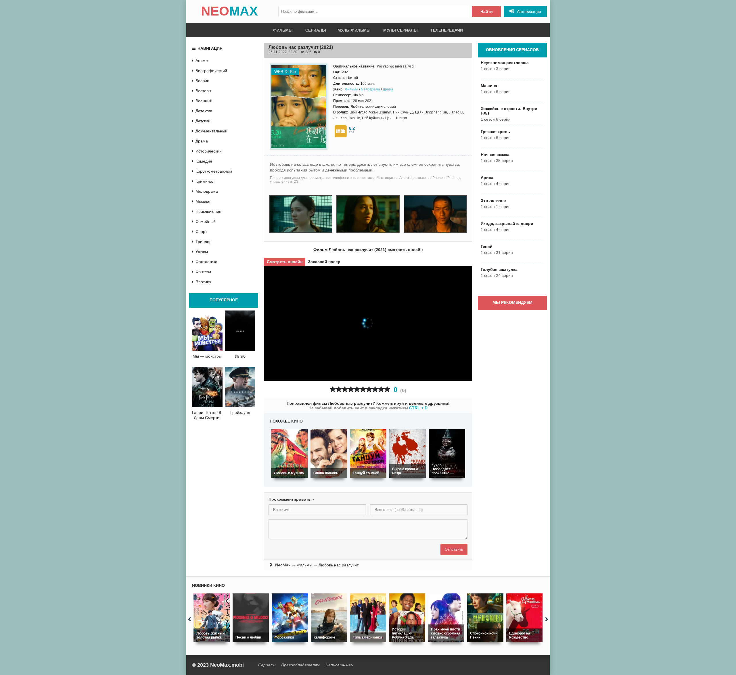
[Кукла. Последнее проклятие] (447, 453)
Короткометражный (213, 171)
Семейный (205, 221)
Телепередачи (446, 30)
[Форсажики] (290, 617)
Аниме (201, 60)
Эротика (203, 281)
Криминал (204, 181)
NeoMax (282, 565)
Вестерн (203, 90)
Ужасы (201, 251)
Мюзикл (202, 201)
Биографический (211, 70)
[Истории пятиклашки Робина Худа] (407, 617)
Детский (202, 121)
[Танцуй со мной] (368, 453)
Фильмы (283, 30)
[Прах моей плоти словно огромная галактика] (446, 617)
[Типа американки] (368, 617)
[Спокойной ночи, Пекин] (485, 617)
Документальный (211, 131)
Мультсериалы (400, 30)
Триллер (203, 241)
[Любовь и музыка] (289, 453)
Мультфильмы (354, 30)
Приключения (208, 211)
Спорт (201, 231)
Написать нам (339, 665)
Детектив (203, 111)
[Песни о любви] (251, 617)
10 (387, 389)
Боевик (202, 80)
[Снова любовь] (328, 453)
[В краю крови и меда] (407, 453)
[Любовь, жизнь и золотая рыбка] (211, 617)
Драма (388, 89)
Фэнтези (203, 271)
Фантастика (206, 261)
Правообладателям (300, 665)
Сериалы (315, 30)
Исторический (208, 151)
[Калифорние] (329, 617)
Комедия (203, 161)
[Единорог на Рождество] (524, 617)
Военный (203, 101)
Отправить (454, 549)
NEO (229, 11)
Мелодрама (370, 89)
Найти (486, 11)
